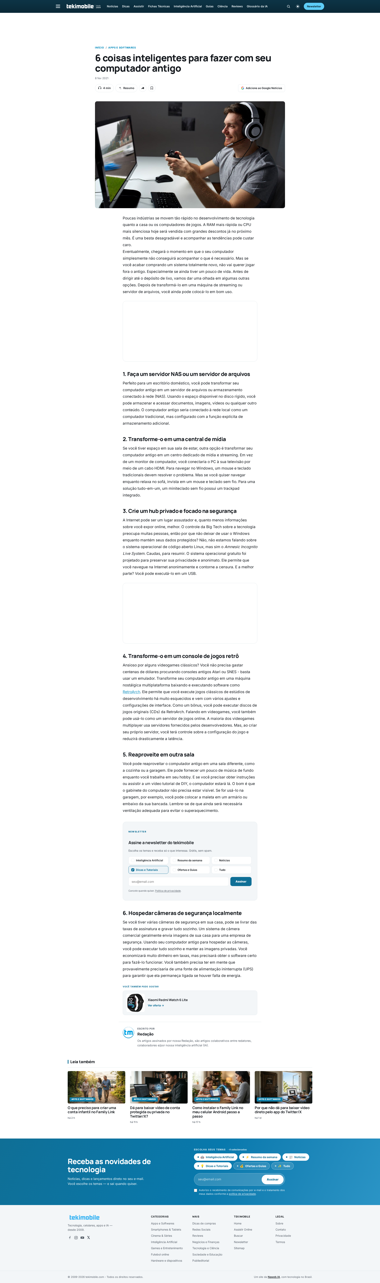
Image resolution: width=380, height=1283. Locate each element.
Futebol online (160, 1254)
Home (237, 1223)
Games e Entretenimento (167, 1248)
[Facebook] (70, 1238)
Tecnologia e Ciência (205, 1248)
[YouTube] (82, 1238)
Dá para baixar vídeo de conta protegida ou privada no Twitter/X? (155, 1112)
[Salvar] (152, 88)
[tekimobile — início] (83, 6)
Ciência (223, 6)
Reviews (237, 6)
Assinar (241, 881)
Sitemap (239, 1248)
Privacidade (283, 1235)
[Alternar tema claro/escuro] (297, 6)
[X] (88, 1238)
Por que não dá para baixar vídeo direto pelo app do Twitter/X (282, 1109)
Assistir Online (243, 1229)
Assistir (139, 6)
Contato (281, 1229)
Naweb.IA (274, 1276)
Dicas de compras (204, 1223)
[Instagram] (76, 1238)
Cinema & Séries (161, 1235)
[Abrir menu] (58, 6)
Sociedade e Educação (207, 1254)
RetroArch (131, 692)
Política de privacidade (168, 890)
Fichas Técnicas (159, 6)
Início (99, 47)
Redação (145, 1034)
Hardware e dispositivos (166, 1260)
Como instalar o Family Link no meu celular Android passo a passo (217, 1112)
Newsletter (314, 6)
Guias (210, 6)
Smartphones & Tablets (166, 1229)
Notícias (112, 6)
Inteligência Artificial (188, 6)
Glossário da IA (257, 6)
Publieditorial (200, 1260)
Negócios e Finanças (205, 1242)
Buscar (238, 1235)
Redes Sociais (201, 1229)
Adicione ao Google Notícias (264, 88)
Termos (280, 1242)
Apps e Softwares (122, 47)
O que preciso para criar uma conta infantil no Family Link (92, 1109)
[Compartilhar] (142, 88)
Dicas (126, 6)
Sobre (279, 1223)
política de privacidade (242, 1193)
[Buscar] (288, 6)
